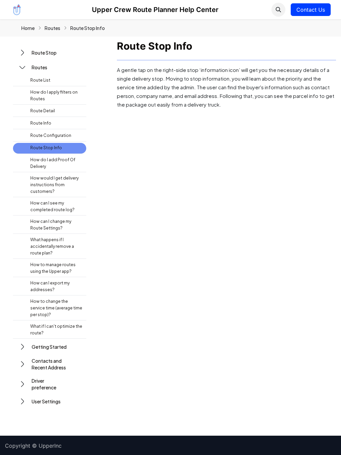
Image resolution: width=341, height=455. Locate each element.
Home (28, 28)
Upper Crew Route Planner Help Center (155, 10)
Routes (52, 28)
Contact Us (310, 9)
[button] (278, 10)
